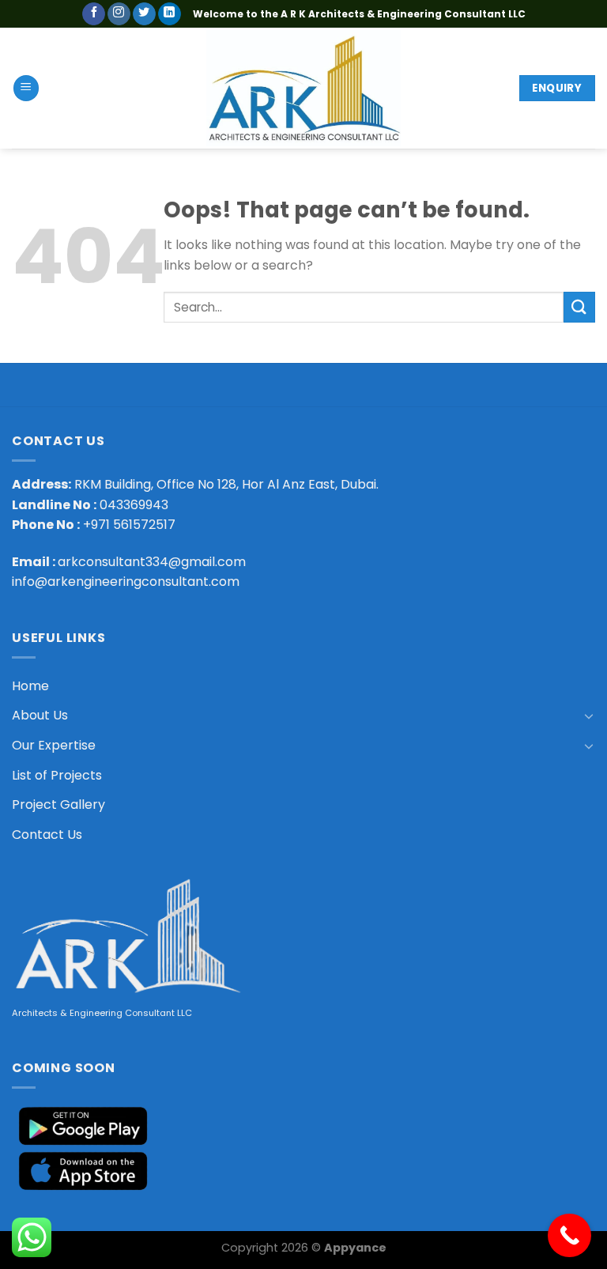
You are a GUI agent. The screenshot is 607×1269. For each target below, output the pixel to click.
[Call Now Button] (569, 1235)
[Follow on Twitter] (144, 14)
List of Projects (57, 775)
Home (30, 686)
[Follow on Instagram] (118, 14)
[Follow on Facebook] (93, 14)
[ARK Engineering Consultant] (304, 88)
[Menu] (26, 88)
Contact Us (47, 834)
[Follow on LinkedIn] (169, 14)
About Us (40, 715)
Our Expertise (54, 745)
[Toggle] (588, 715)
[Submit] (579, 307)
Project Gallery (58, 804)
